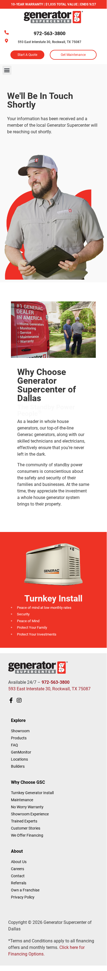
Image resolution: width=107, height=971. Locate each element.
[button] (6, 70)
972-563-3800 (49, 33)
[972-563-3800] (6, 32)
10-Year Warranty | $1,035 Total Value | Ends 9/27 (53, 4)
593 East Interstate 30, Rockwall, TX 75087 (49, 42)
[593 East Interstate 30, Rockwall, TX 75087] (6, 41)
